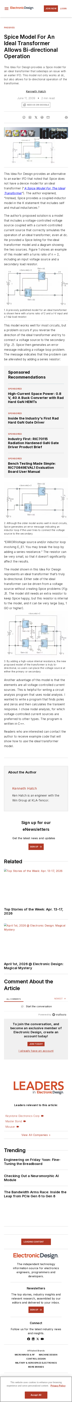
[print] (66, 117)
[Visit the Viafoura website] (59, 1014)
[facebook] (24, 117)
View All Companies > (36, 1135)
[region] (36, 1007)
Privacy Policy (58, 1385)
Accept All (36, 1395)
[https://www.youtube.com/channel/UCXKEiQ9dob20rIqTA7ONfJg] (42, 1339)
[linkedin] (30, 117)
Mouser (10, 1126)
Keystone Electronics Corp (22, 1116)
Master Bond (13, 1121)
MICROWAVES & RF (25, 1354)
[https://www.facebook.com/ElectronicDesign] (28, 1339)
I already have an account (36, 1050)
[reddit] (42, 117)
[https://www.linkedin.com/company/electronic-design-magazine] (33, 1339)
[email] (48, 117)
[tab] (13, 999)
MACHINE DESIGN (48, 1354)
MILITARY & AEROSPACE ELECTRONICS (36, 1363)
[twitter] (36, 117)
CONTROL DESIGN (36, 1358)
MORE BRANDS (36, 1367)
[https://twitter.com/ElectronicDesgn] (37, 1339)
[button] (6, 8)
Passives (9, 27)
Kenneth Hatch (36, 91)
